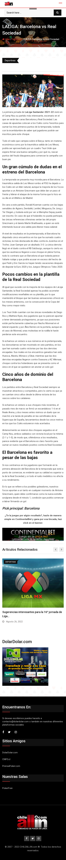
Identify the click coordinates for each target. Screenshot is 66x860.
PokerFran (7, 788)
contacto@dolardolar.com (15, 721)
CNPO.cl (6, 759)
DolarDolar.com (10, 752)
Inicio (7, 39)
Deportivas (17, 39)
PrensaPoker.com (11, 766)
